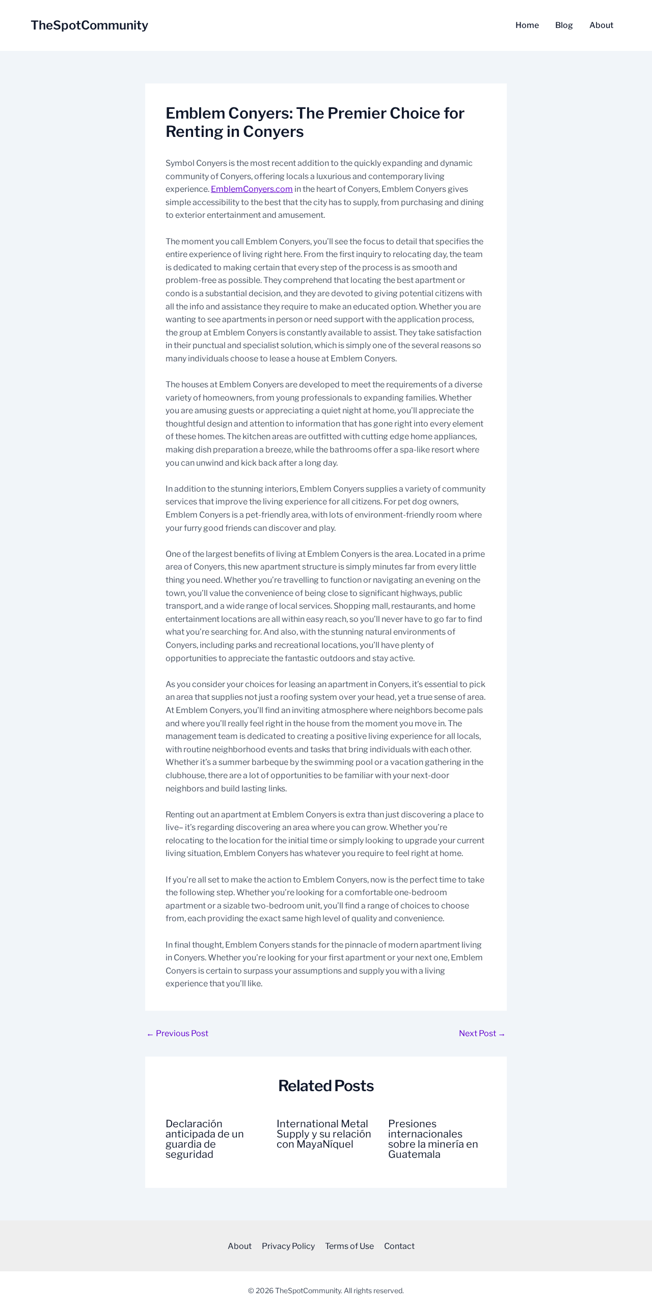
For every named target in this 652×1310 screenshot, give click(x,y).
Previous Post (177, 1034)
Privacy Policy (288, 1246)
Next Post (482, 1034)
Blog (564, 25)
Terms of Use (349, 1246)
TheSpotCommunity (89, 25)
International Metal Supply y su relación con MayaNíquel (324, 1134)
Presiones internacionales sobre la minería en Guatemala (433, 1139)
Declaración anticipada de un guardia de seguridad (205, 1139)
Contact (399, 1246)
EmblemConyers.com (252, 189)
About (601, 25)
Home (527, 25)
